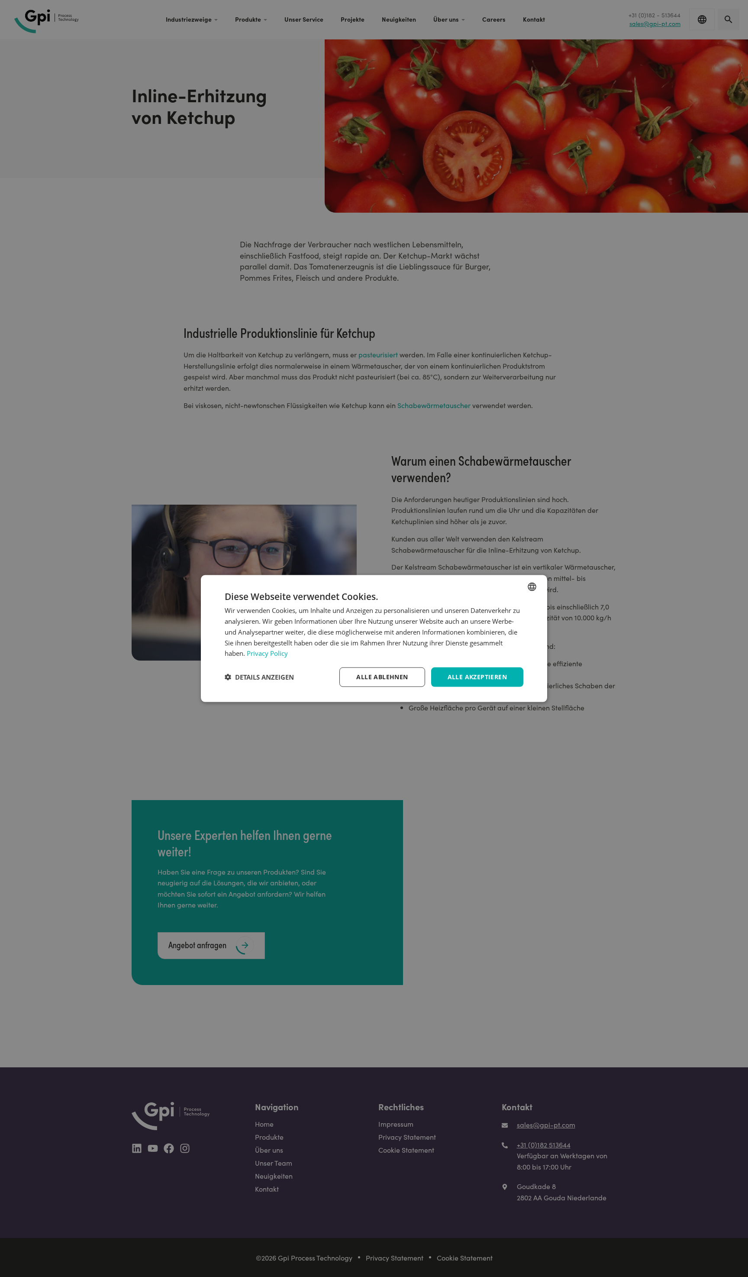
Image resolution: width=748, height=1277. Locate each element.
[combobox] (532, 587)
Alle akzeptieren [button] (477, 677)
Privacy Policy (267, 653)
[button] (259, 677)
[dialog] (374, 638)
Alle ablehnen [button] (382, 677)
